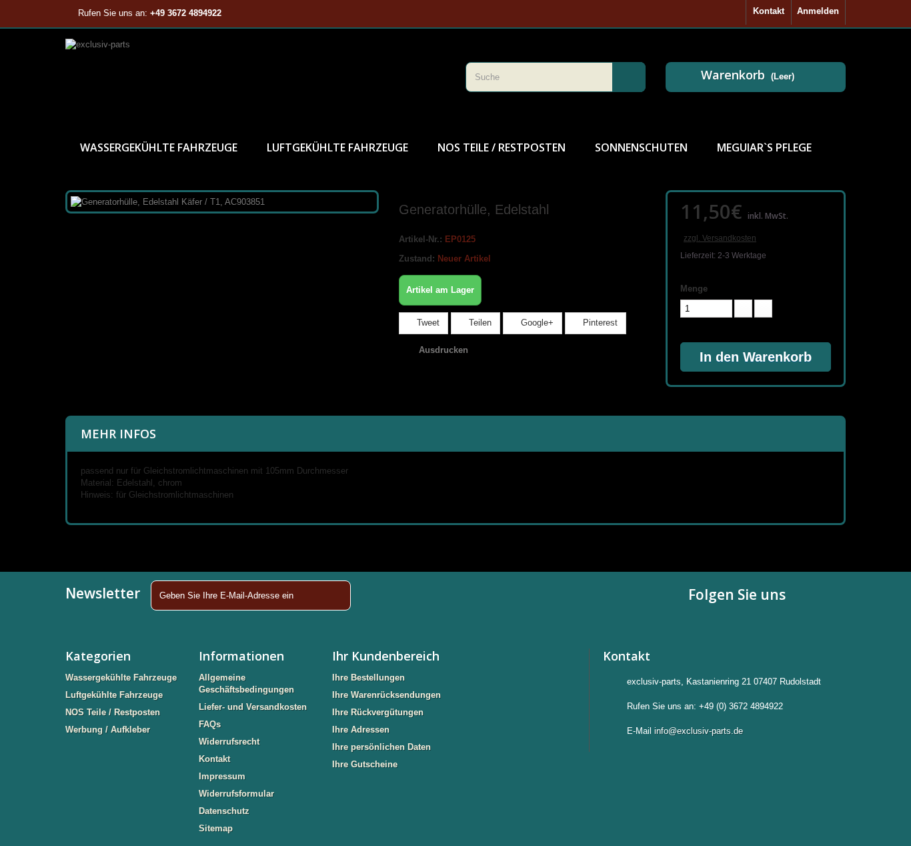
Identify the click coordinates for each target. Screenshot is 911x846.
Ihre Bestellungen (368, 678)
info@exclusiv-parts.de (698, 731)
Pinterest (599, 323)
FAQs (210, 724)
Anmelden (818, 11)
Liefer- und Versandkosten (253, 707)
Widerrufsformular (236, 794)
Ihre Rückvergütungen (377, 712)
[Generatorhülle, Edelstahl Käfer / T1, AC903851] (168, 201)
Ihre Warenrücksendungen (386, 695)
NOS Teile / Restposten (501, 147)
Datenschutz (224, 811)
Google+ (536, 323)
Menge (694, 289)
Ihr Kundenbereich (385, 656)
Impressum (222, 776)
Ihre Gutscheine (364, 764)
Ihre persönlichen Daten (381, 747)
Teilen (479, 323)
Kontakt (768, 11)
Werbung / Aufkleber (107, 730)
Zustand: (417, 259)
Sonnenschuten (641, 147)
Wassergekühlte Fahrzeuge (158, 147)
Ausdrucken (443, 350)
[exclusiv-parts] (255, 77)
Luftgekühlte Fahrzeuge (337, 147)
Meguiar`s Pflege (764, 147)
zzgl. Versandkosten (720, 238)
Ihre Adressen (360, 730)
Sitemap (216, 828)
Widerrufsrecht (229, 742)
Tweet (426, 323)
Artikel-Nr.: (420, 239)
